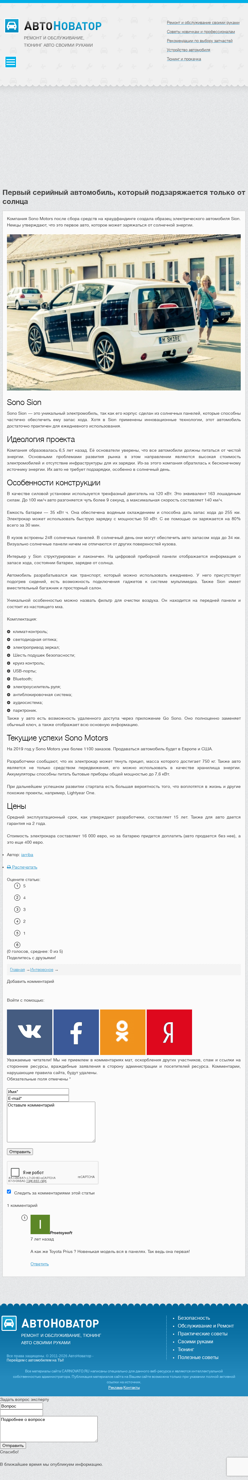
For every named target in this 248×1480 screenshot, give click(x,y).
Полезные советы (198, 1357)
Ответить (40, 1263)
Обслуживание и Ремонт (206, 1326)
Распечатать (24, 867)
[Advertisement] (124, 142)
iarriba (27, 854)
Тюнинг (186, 1349)
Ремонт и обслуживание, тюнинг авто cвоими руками (58, 41)
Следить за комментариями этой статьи (54, 1192)
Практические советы (202, 1334)
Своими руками (195, 1341)
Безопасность (194, 1318)
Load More (124, 1286)
